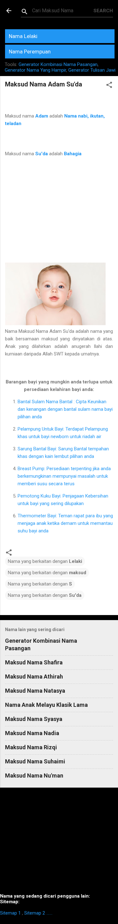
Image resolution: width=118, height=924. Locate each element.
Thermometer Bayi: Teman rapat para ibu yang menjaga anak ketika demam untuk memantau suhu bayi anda (65, 523)
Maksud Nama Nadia (32, 733)
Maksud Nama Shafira (34, 662)
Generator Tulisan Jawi (91, 70)
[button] (109, 86)
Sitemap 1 (10, 913)
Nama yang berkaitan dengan (45, 561)
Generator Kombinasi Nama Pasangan (58, 64)
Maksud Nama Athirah (34, 676)
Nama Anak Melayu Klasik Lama (46, 704)
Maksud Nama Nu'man (34, 775)
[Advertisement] (59, 214)
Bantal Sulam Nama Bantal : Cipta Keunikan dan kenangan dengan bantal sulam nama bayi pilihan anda (65, 409)
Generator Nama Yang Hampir (35, 70)
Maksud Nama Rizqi (31, 747)
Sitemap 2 (34, 913)
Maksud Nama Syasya (33, 719)
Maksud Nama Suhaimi (35, 761)
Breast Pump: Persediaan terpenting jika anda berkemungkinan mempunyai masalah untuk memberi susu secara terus (64, 476)
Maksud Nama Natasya (35, 690)
